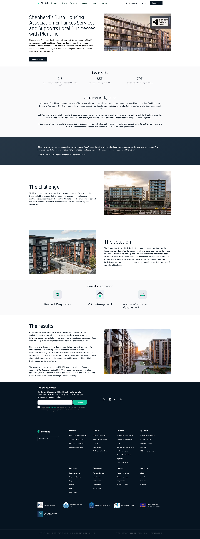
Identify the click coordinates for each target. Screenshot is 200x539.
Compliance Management (125, 447)
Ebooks (71, 485)
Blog (70, 481)
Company (104, 3)
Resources (73, 3)
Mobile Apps (97, 477)
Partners (94, 3)
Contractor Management (77, 443)
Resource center (74, 473)
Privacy (125, 533)
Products (54, 3)
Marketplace (97, 488)
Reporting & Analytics (100, 439)
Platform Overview (99, 473)
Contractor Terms (155, 533)
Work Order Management (125, 435)
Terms (140, 533)
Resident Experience (76, 447)
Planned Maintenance (124, 455)
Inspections (97, 481)
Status (118, 533)
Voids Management (123, 451)
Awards (142, 477)
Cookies (133, 533)
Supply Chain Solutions (76, 439)
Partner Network (122, 477)
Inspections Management (125, 439)
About (142, 473)
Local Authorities (145, 439)
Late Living (143, 447)
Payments (120, 459)
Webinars (72, 488)
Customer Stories (75, 477)
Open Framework (122, 462)
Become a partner (122, 485)
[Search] (125, 2)
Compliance (97, 485)
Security (96, 443)
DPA (145, 533)
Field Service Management (78, 435)
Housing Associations (147, 435)
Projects (119, 443)
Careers (143, 481)
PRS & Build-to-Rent (147, 451)
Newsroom (73, 492)
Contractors (84, 3)
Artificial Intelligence (99, 435)
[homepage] (43, 3)
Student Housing (146, 443)
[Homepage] (48, 431)
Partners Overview (123, 473)
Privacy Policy (53, 407)
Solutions (64, 3)
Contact (143, 485)
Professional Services (100, 451)
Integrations (97, 447)
